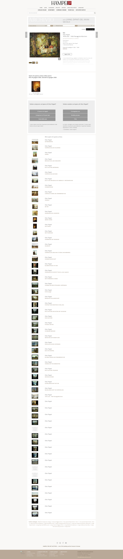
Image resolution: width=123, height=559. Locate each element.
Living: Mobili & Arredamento (71, 525)
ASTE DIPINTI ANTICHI (80, 10)
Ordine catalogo (54, 551)
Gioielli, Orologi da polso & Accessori (63, 523)
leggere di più (67, 54)
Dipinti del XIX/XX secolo (49, 523)
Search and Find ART (42, 555)
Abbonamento (53, 553)
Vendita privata (75, 115)
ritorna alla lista (32, 25)
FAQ (75, 119)
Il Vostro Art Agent (43, 111)
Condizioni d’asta (31, 553)
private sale (71, 10)
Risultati (58, 7)
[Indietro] (26, 35)
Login (45, 7)
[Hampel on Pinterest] (57, 543)
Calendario (51, 7)
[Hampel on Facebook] (63, 543)
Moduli (39, 553)
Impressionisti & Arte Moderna (37, 523)
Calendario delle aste (42, 551)
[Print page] (92, 25)
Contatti (62, 554)
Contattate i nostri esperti (70, 129)
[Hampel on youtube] (66, 543)
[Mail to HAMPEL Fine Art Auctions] (94, 25)
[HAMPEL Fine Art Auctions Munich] (61, 3)
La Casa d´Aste (41, 554)
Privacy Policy (30, 555)
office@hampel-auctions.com (84, 557)
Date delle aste (43, 119)
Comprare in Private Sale (43, 115)
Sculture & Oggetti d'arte (57, 521)
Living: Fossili (67, 526)
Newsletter (52, 554)
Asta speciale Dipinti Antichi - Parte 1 (71, 521)
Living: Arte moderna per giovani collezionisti (81, 523)
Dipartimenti (51, 10)
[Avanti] (97, 35)
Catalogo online (42, 10)
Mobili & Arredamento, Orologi (44, 521)
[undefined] (33, 143)
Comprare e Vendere (61, 10)
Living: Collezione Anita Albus (84, 525)
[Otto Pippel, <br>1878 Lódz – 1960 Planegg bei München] (36, 91)
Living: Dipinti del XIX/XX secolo (42, 525)
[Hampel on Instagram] (60, 543)
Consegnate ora (75, 111)
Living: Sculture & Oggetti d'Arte (56, 525)
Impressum (30, 554)
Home (41, 7)
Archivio (64, 7)
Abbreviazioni (64, 551)
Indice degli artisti (72, 7)
